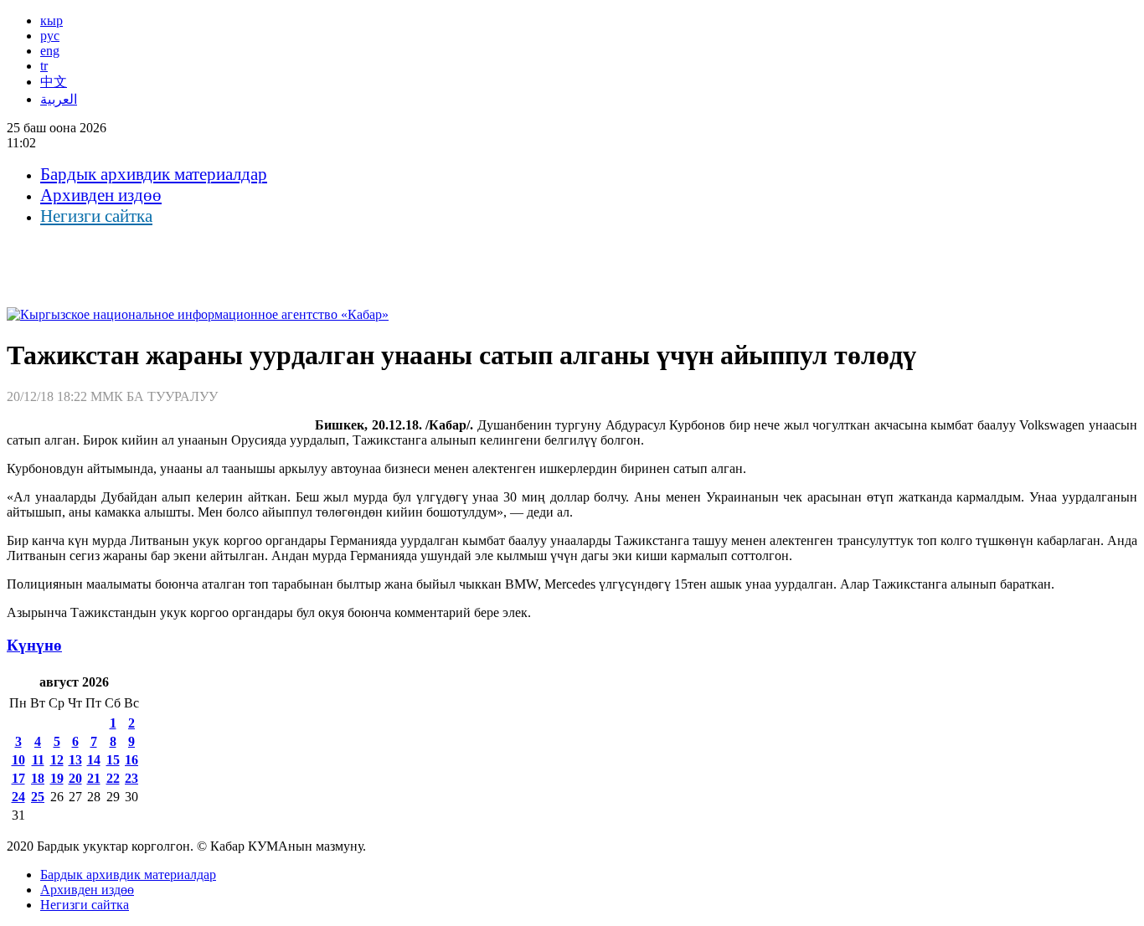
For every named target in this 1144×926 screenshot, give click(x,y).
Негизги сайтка (96, 216)
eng (49, 51)
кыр (51, 20)
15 (113, 760)
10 (18, 760)
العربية (58, 99)
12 (57, 760)
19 (57, 778)
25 (37, 797)
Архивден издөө (101, 195)
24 (18, 797)
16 (131, 760)
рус (49, 35)
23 (131, 778)
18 (37, 778)
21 (93, 778)
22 (113, 778)
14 (93, 760)
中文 (53, 82)
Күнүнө (34, 645)
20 (75, 778)
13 (75, 760)
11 (38, 760)
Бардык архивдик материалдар (153, 174)
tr (44, 66)
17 (18, 778)
